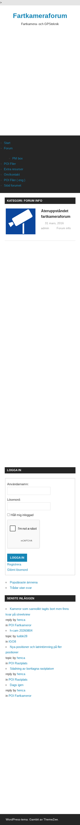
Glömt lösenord (17, 569)
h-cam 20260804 (21, 630)
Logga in (17, 557)
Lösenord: (14, 499)
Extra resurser (13, 169)
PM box (17, 158)
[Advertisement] (40, 84)
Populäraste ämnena (24, 582)
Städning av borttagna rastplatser (32, 668)
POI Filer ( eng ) (14, 180)
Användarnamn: (18, 484)
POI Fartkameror (20, 625)
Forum (8, 148)
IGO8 (12, 641)
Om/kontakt (12, 174)
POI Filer (10, 163)
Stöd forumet (12, 185)
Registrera (14, 564)
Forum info (64, 228)
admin (45, 228)
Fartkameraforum (40, 15)
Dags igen (16, 685)
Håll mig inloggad (22, 515)
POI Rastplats (18, 663)
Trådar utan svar (21, 587)
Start (7, 143)
